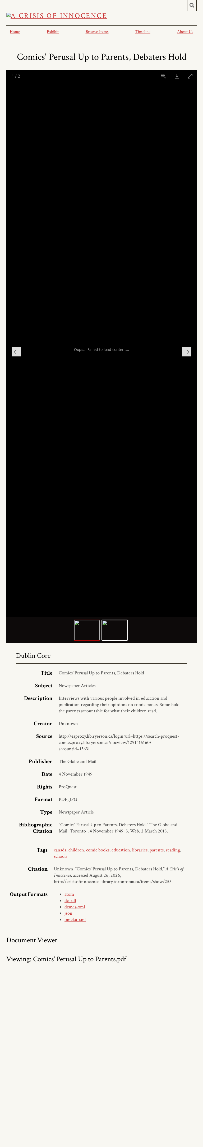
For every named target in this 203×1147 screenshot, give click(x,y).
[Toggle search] (192, 5)
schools (60, 856)
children (76, 850)
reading (173, 850)
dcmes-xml (74, 907)
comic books (97, 850)
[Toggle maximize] (190, 76)
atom (69, 894)
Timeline (142, 32)
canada (60, 850)
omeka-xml (75, 919)
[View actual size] (163, 76)
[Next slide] (186, 351)
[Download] (176, 76)
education (121, 850)
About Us (185, 32)
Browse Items (97, 32)
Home (15, 32)
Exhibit (53, 32)
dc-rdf (70, 901)
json (68, 913)
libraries (139, 850)
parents (157, 850)
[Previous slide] (16, 351)
